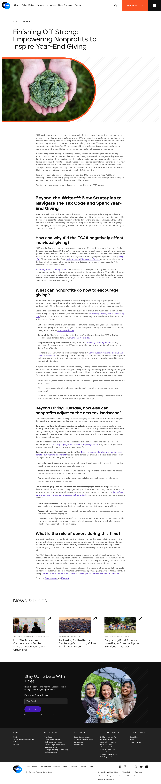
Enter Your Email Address (36, 695)
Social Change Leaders (82, 737)
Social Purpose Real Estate (50, 766)
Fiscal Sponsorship (50, 752)
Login (92, 766)
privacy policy (36, 715)
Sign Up (32, 709)
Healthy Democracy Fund (109, 737)
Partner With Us (134, 5)
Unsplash (65, 578)
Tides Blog (134, 737)
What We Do (28, 5)
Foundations (78, 744)
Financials (138, 772)
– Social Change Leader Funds (54, 744)
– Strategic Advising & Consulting (56, 750)
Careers (16, 744)
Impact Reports (135, 742)
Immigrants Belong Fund (108, 752)
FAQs (65, 766)
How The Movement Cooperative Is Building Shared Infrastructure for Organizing (29, 645)
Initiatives (51, 5)
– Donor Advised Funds (52, 739)
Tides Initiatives (109, 733)
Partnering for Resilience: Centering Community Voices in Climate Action (77, 643)
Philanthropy (48, 737)
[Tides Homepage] (6, 5)
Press (132, 739)
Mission (15, 737)
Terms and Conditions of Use (108, 772)
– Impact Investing (50, 747)
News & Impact (65, 5)
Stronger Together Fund (108, 754)
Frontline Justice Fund (107, 749)
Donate (78, 5)
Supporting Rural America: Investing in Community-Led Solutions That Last (122, 643)
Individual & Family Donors (83, 739)
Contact (74, 766)
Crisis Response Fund (107, 757)
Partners (40, 5)
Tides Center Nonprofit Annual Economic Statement (116, 776)
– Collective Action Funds (53, 742)
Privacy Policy (126, 772)
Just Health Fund (106, 739)
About (17, 5)
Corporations (78, 742)
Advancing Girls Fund (107, 747)
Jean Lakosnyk (51, 578)
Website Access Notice (106, 779)
